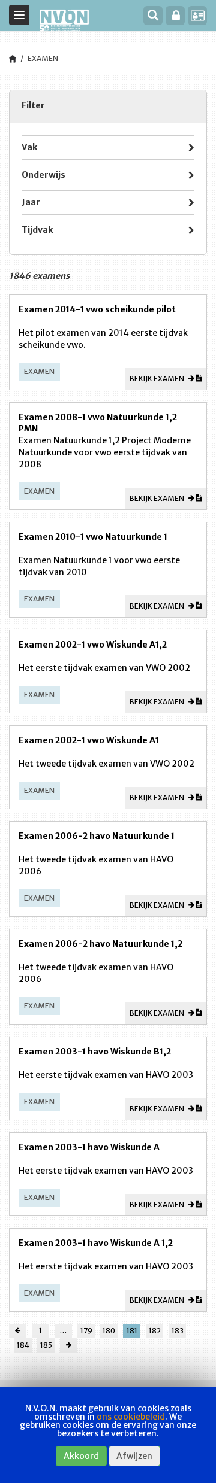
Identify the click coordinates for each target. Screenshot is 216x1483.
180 (109, 1330)
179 (86, 1330)
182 (155, 1330)
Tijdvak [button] (37, 229)
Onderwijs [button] (43, 174)
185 (46, 1345)
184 (23, 1345)
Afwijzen (134, 1456)
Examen (43, 58)
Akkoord (81, 1456)
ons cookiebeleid (131, 1416)
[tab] (108, 147)
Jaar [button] (31, 202)
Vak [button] (29, 147)
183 (178, 1330)
